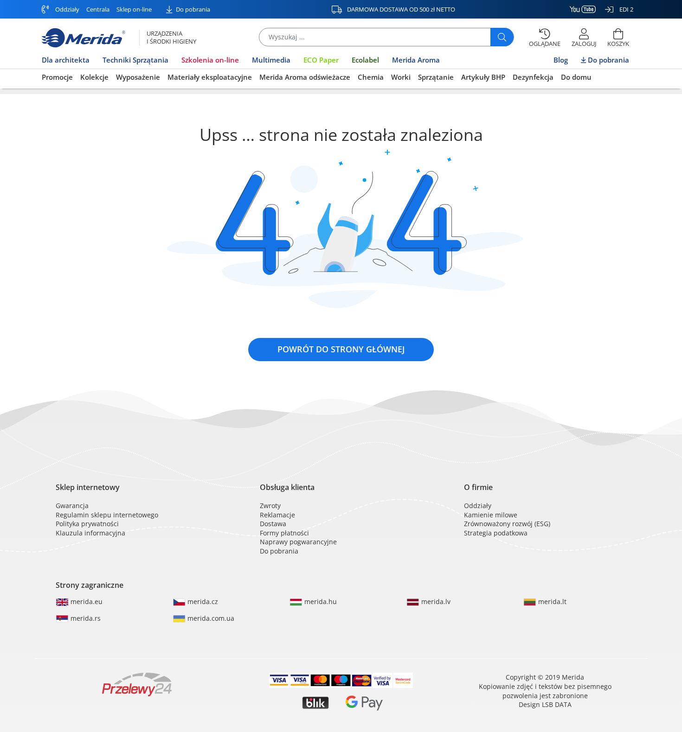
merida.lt (551, 601)
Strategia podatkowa (496, 532)
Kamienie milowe (490, 514)
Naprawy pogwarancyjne (298, 541)
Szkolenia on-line (210, 59)
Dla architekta (66, 59)
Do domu (576, 77)
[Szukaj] (502, 37)
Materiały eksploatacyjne (209, 77)
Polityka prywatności (87, 523)
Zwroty (270, 505)
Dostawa (273, 523)
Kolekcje (94, 77)
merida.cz (202, 601)
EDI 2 (625, 9)
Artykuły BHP (483, 77)
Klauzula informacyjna (90, 532)
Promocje (57, 77)
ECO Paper (321, 59)
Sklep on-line (134, 9)
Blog (560, 59)
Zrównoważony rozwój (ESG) (507, 523)
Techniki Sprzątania (135, 59)
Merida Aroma (416, 59)
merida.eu (86, 601)
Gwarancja (72, 505)
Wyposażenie (138, 77)
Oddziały (66, 9)
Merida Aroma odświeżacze (304, 77)
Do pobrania (192, 9)
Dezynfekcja (533, 77)
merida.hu (319, 601)
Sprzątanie (436, 77)
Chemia (371, 77)
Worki (401, 77)
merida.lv (434, 601)
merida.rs (85, 618)
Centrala (97, 9)
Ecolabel (365, 59)
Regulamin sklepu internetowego (107, 514)
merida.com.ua (210, 618)
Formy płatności (284, 532)
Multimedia (271, 59)
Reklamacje (277, 514)
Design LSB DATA (545, 704)
